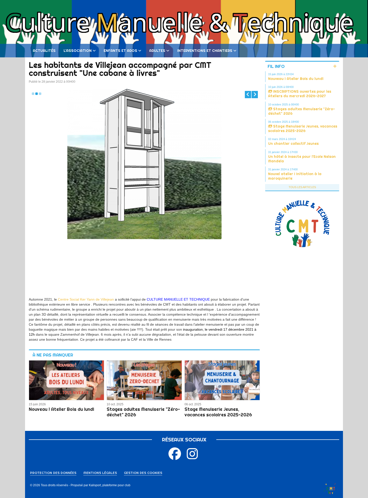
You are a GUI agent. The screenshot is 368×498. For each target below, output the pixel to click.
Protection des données (53, 473)
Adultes (157, 50)
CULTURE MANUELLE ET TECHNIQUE (179, 299)
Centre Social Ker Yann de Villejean (86, 299)
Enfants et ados (120, 50)
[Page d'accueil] (330, 487)
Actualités (44, 50)
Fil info (276, 66)
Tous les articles (302, 187)
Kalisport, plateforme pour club (109, 485)
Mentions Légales (100, 473)
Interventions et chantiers (204, 50)
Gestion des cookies (143, 473)
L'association (78, 50)
